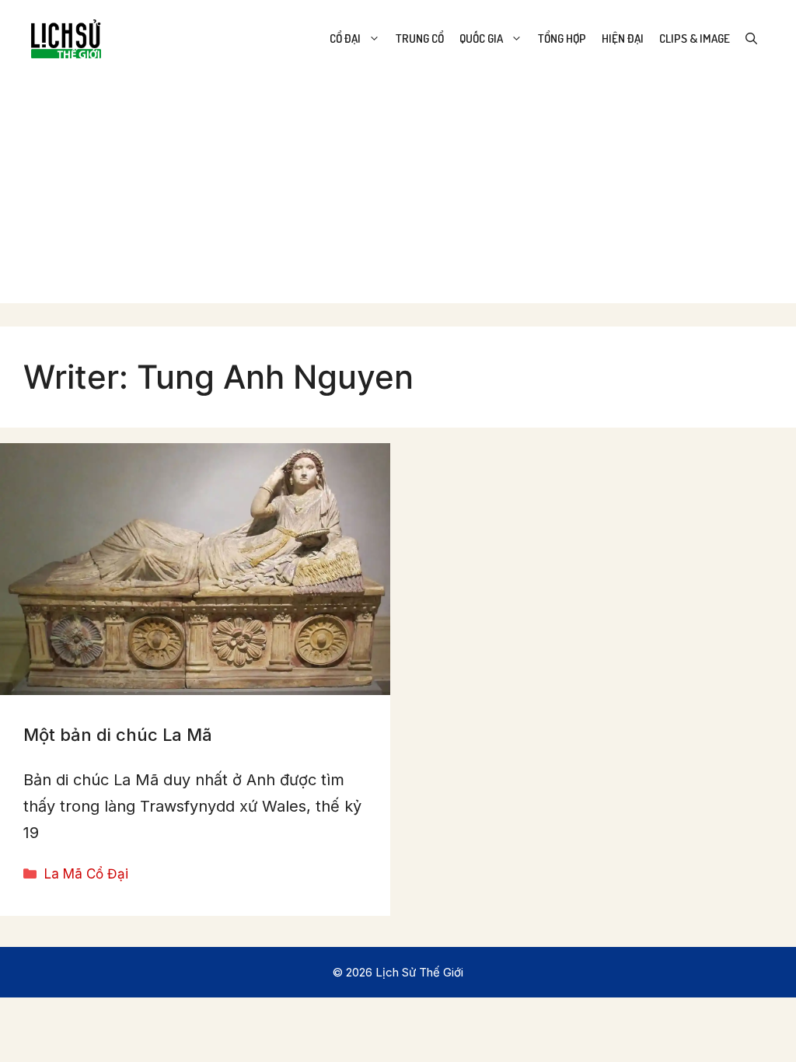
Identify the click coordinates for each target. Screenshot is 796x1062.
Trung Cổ (420, 38)
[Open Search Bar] (751, 39)
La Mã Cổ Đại (86, 874)
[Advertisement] (398, 194)
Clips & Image (694, 38)
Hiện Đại (623, 38)
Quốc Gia (481, 38)
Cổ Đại (345, 38)
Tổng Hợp (562, 38)
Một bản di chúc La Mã (117, 735)
